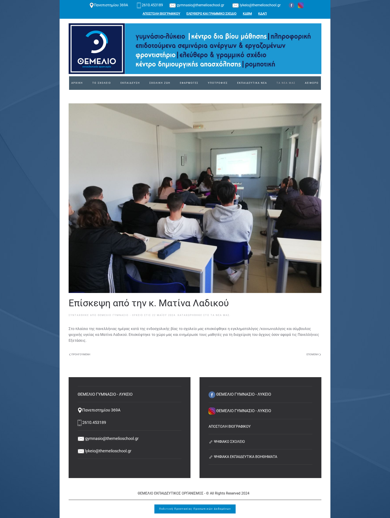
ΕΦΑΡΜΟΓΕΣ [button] (189, 82)
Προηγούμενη (80, 354)
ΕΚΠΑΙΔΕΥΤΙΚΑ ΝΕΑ (252, 82)
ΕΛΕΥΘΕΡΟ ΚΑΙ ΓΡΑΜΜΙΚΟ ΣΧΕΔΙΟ (211, 13)
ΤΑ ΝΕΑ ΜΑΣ (285, 82)
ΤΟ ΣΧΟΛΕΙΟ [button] (101, 82)
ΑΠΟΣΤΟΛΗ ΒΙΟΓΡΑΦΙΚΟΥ (161, 13)
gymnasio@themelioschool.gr (200, 5)
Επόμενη (312, 354)
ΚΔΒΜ (247, 13)
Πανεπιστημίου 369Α (111, 5)
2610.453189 (152, 5)
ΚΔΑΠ (262, 13)
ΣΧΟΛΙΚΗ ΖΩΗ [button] (159, 82)
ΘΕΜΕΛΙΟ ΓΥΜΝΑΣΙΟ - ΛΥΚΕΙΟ (120, 315)
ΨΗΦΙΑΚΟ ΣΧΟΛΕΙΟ (229, 441)
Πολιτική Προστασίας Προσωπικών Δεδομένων (195, 508)
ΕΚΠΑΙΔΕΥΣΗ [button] (130, 82)
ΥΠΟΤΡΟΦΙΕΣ (218, 82)
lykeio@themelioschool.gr (260, 5)
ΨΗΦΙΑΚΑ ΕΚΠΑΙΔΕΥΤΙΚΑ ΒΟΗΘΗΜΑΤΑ (245, 457)
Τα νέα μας (220, 315)
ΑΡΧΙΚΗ (77, 82)
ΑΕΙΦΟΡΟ (312, 82)
